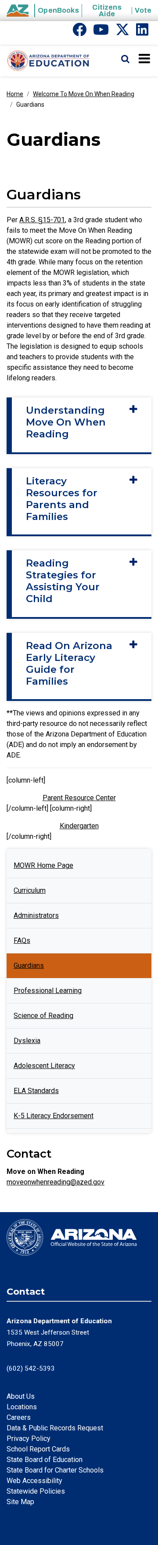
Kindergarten (79, 826)
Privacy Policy (28, 1438)
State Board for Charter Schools (55, 1470)
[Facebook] (79, 32)
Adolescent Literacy (44, 1065)
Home (15, 93)
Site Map (20, 1502)
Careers (19, 1417)
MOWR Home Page (43, 865)
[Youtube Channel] (101, 32)
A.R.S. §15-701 (42, 220)
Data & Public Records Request (55, 1428)
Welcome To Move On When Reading (83, 93)
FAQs (22, 940)
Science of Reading (43, 1015)
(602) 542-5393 (31, 1368)
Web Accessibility (34, 1480)
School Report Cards (38, 1449)
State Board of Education (45, 1459)
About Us (21, 1396)
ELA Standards (36, 1091)
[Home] (45, 61)
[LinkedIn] (142, 32)
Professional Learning (48, 990)
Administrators (36, 915)
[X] (122, 32)
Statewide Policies (36, 1491)
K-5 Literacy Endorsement (53, 1116)
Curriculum (30, 890)
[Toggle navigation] (145, 58)
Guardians (29, 965)
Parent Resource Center (79, 798)
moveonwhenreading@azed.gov (55, 1182)
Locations (22, 1407)
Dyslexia (27, 1040)
